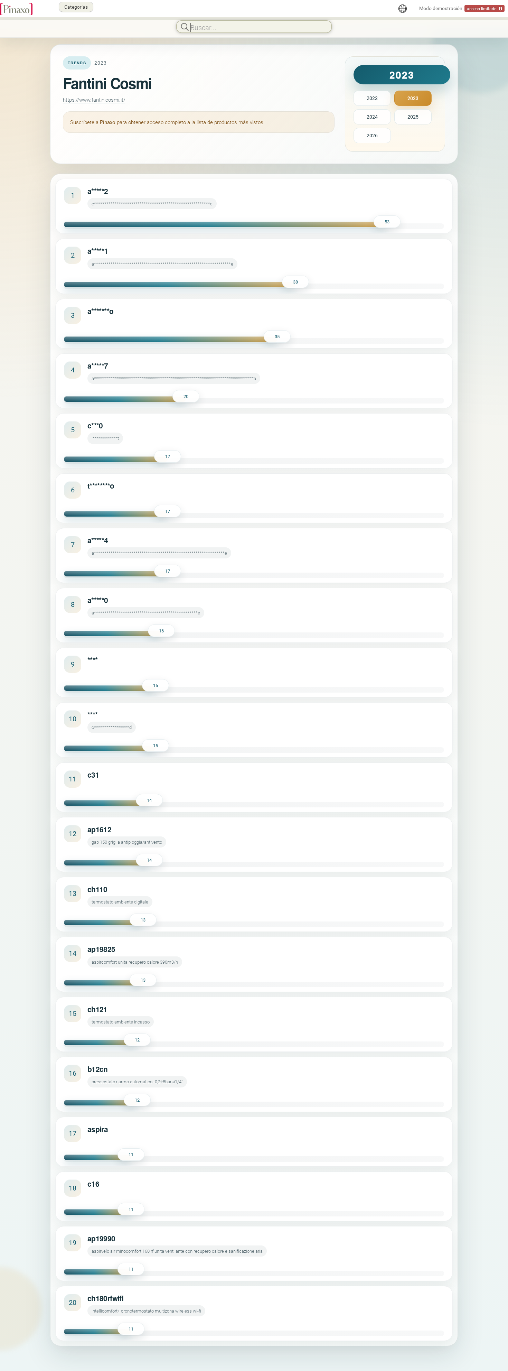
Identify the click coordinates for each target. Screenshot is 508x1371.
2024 (372, 116)
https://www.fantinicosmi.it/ (94, 99)
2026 (372, 135)
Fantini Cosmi (107, 83)
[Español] (402, 8)
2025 (412, 116)
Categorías (76, 6)
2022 (372, 98)
